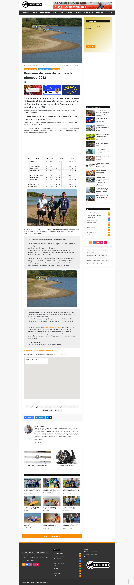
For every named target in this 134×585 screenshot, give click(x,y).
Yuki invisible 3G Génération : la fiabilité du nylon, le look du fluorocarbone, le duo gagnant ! (102, 181)
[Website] (35, 442)
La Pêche (89, 235)
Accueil (27, 65)
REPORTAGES (89, 12)
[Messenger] (47, 417)
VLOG (102, 263)
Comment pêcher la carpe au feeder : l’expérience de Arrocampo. (51, 525)
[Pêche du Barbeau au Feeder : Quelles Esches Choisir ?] (90, 144)
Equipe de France (64, 407)
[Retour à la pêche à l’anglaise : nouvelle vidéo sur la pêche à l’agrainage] (90, 113)
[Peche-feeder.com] (32, 4)
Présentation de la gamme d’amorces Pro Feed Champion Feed (102, 119)
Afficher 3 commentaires (52, 536)
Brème (99, 250)
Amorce (88, 250)
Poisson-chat (48, 410)
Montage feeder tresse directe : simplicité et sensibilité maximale (102, 189)
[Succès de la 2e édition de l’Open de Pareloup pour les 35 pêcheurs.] (71, 483)
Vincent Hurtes (30, 82)
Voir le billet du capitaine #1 (60, 354)
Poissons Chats (56, 69)
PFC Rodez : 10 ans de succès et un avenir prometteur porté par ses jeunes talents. (32, 490)
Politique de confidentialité (90, 554)
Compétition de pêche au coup (36, 407)
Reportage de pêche (92, 222)
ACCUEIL (26, 12)
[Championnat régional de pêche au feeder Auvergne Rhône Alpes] (71, 518)
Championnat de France (48, 65)
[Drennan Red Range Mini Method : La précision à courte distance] (90, 165)
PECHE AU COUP (58, 12)
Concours (52, 407)
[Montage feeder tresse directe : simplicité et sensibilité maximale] (90, 190)
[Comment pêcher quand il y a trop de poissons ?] (90, 158)
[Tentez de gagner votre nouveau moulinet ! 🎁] (90, 198)
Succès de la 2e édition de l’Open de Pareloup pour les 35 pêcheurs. (71, 490)
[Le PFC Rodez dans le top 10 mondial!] (32, 518)
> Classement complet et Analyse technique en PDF (38, 350)
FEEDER (34, 12)
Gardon (93, 258)
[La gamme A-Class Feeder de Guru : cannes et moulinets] (90, 137)
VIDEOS (79, 12)
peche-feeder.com (38, 436)
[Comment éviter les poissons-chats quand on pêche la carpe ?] (51, 501)
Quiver (88, 263)
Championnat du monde (92, 252)
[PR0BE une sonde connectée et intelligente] (90, 151)
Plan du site (86, 556)
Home (85, 559)
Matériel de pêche (91, 212)
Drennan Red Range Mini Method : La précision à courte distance (102, 164)
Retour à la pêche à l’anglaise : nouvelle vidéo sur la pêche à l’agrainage (102, 112)
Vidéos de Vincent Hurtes (93, 225)
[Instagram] (41, 442)
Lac (98, 258)
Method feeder (90, 230)
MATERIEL (70, 12)
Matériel (103, 258)
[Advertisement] (52, 146)
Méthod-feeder (96, 260)
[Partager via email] (50, 417)
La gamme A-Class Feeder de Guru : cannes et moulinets (102, 136)
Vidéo (97, 263)
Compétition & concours (36, 65)
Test (93, 263)
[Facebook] (37, 442)
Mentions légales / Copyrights (91, 551)
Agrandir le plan (27, 401)
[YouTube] (39, 442)
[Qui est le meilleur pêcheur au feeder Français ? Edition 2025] (51, 483)
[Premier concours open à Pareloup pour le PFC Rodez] (71, 501)
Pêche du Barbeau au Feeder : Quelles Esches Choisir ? (102, 143)
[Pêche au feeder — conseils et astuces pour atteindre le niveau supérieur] (90, 128)
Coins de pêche (91, 217)
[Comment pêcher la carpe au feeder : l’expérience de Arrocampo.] (51, 518)
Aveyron (94, 250)
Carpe (104, 250)
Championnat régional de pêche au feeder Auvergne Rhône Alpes (71, 525)
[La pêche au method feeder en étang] (90, 173)
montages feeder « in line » (52, 327)
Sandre (58, 410)
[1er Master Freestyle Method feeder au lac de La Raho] (32, 501)
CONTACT (100, 12)
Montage (89, 260)
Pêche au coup (91, 227)
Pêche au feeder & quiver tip (94, 215)
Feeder (75, 407)
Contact (40, 439)
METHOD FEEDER (45, 12)
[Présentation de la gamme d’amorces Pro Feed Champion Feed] (90, 120)
